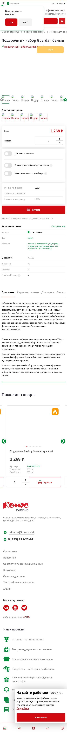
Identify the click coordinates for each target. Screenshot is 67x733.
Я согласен (41, 717)
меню (3, 3)
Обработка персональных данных (23, 563)
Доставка (47, 292)
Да (11, 22)
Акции (7, 588)
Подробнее (23, 708)
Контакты (9, 570)
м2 (50, 243)
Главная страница (10, 31)
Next (63, 441)
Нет (25, 22)
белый (30, 238)
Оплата (61, 292)
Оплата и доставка (14, 576)
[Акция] (55, 411)
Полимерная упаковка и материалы (32, 659)
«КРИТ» (26, 617)
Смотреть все (58, 226)
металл (46, 246)
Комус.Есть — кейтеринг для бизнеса (33, 669)
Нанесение (9, 557)
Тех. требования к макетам (18, 582)
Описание (8, 292)
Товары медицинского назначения (32, 649)
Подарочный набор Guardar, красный (31, 451)
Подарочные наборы (34, 31)
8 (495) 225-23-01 (55, 10)
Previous (4, 441)
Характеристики (28, 292)
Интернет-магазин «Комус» (28, 639)
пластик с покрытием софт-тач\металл (43, 247)
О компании (10, 551)
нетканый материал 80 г (38, 243)
